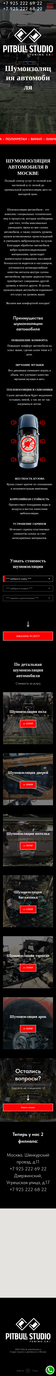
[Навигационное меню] (50, 6)
